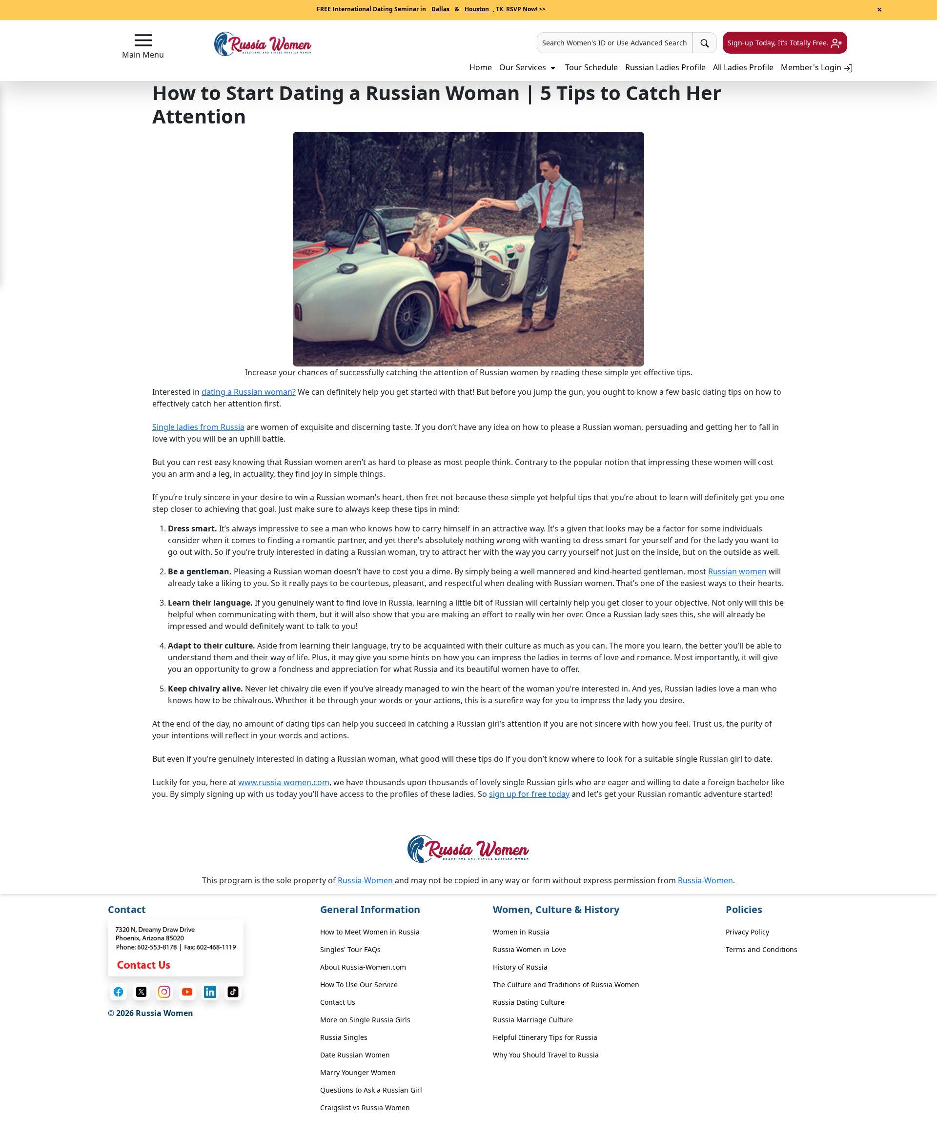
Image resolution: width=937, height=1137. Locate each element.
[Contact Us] (176, 947)
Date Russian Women (355, 1054)
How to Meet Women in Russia (370, 931)
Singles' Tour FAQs (350, 949)
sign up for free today (529, 794)
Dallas (440, 9)
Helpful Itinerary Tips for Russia (545, 1037)
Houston (477, 9)
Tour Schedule (591, 67)
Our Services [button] (523, 67)
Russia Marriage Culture (533, 1019)
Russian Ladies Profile (665, 67)
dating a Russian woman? (249, 391)
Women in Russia (521, 931)
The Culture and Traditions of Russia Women (566, 984)
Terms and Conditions (761, 949)
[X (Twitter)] (141, 991)
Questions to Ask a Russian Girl (371, 1090)
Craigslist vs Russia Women (365, 1107)
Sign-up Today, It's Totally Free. (779, 42)
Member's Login (812, 67)
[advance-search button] (705, 42)
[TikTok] (233, 991)
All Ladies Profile (743, 67)
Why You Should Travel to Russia (546, 1054)
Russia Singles (343, 1037)
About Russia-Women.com (363, 967)
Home (480, 67)
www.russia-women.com (283, 782)
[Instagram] (164, 991)
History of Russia (520, 967)
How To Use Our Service (359, 984)
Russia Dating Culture (529, 1002)
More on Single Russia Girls (365, 1019)
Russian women (737, 571)
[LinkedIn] (210, 991)
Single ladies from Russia (198, 427)
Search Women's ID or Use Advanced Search (614, 42)
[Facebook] (118, 991)
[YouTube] (187, 991)
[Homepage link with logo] (468, 848)
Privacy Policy (747, 931)
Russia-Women (365, 880)
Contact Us (337, 1002)
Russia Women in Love (529, 949)
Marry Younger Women (358, 1072)
